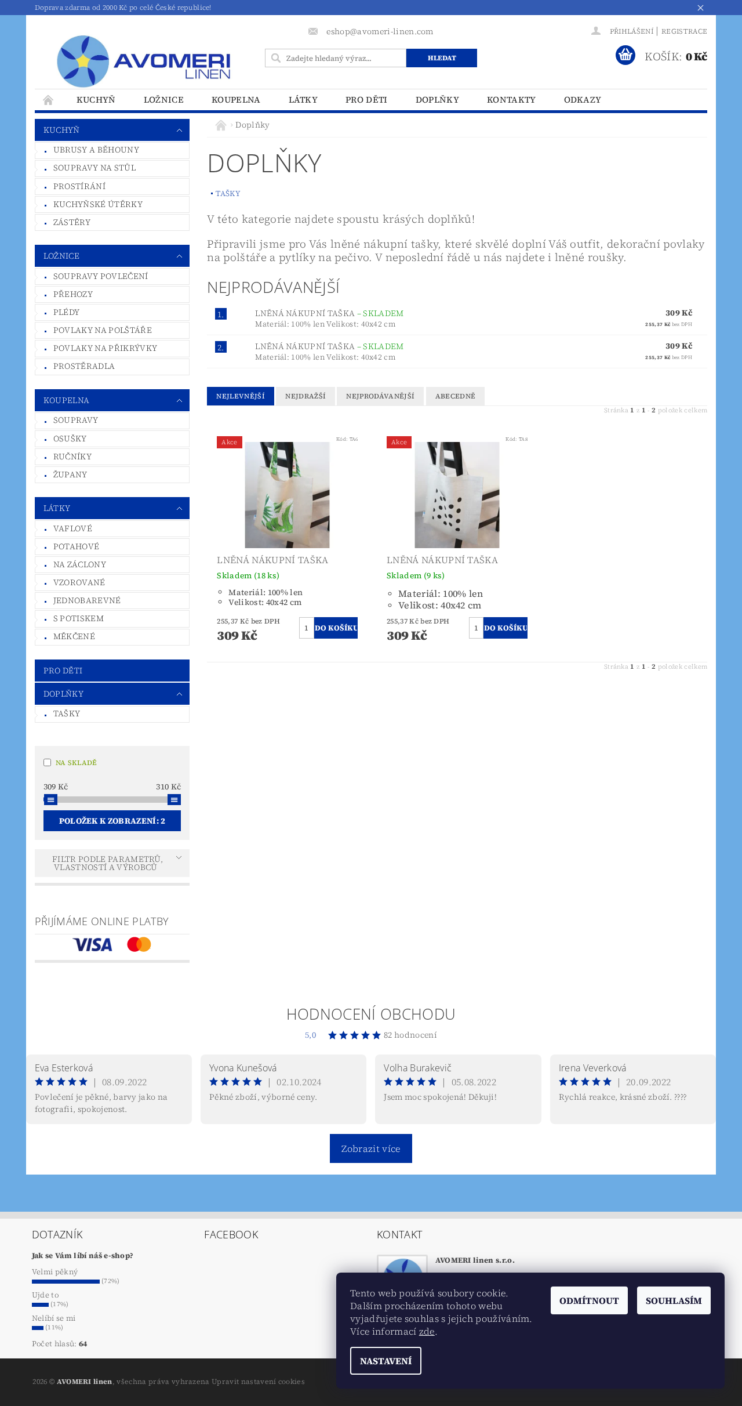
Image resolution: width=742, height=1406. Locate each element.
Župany (70, 474)
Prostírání (79, 186)
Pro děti (366, 99)
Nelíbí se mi (54, 1318)
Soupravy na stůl (94, 167)
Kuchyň (96, 99)
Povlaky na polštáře (102, 330)
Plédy (66, 312)
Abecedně (455, 396)
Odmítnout (589, 1300)
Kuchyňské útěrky (98, 204)
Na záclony (79, 564)
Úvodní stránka (49, 99)
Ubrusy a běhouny (96, 149)
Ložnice (164, 99)
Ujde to (45, 1295)
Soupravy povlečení (100, 276)
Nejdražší (305, 396)
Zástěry (71, 222)
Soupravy (76, 420)
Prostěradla (84, 366)
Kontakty (511, 99)
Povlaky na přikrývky (105, 348)
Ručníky (72, 456)
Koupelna (236, 99)
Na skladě (76, 762)
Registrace (684, 31)
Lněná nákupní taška (329, 313)
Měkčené (74, 636)
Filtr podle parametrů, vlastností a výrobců (107, 863)
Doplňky (437, 99)
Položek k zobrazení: (112, 821)
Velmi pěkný (55, 1272)
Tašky (67, 713)
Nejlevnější (240, 396)
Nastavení (386, 1360)
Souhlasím (674, 1300)
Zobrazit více (370, 1148)
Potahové (76, 546)
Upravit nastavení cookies (258, 1381)
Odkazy (583, 99)
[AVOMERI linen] (148, 58)
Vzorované (79, 582)
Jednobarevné (87, 600)
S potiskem (78, 618)
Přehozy (73, 294)
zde (427, 1331)
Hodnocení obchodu (371, 1013)
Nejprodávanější (380, 396)
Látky (303, 99)
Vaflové (72, 528)
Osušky (70, 438)
